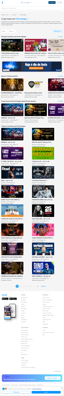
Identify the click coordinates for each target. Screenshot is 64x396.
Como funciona (24, 330)
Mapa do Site (40, 385)
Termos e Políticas (6, 385)
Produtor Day (24, 343)
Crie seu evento (24, 332)
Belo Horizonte (24, 297)
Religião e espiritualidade (48, 315)
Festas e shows (46, 297)
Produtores (23, 365)
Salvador (23, 306)
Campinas (23, 321)
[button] (4, 388)
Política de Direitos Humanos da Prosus (27, 385)
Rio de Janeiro (24, 302)
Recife (22, 315)
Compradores (24, 363)
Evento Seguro (24, 354)
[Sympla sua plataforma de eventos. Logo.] (2, 2)
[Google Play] (13, 299)
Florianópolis (24, 319)
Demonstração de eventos (27, 339)
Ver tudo (60, 36)
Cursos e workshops (47, 313)
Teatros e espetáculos (47, 300)
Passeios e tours (46, 302)
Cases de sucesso (25, 347)
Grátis (44, 321)
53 (37, 286)
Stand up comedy (46, 308)
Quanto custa (24, 337)
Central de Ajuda (24, 360)
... (34, 286)
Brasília (22, 304)
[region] (32, 391)
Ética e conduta (14, 385)
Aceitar (46, 392)
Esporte (44, 304)
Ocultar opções (57, 371)
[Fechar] (62, 388)
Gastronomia (45, 310)
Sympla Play (45, 324)
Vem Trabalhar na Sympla (48, 332)
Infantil (44, 317)
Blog (44, 334)
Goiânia (23, 317)
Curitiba (23, 310)
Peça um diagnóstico (25, 345)
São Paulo (23, 300)
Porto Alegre (21, 19)
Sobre (44, 330)
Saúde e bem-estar (47, 319)
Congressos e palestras (48, 306)
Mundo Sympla (24, 341)
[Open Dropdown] (60, 2)
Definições (16, 392)
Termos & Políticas (37, 389)
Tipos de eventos (24, 334)
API (22, 352)
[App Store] (5, 299)
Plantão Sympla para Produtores (28, 367)
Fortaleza (23, 313)
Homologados (24, 350)
